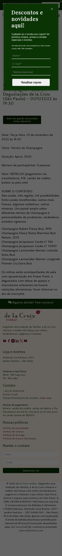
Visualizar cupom (31, 82)
